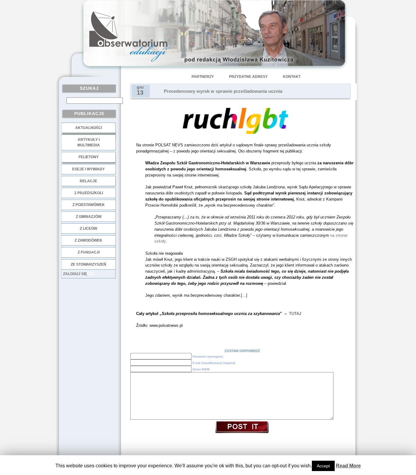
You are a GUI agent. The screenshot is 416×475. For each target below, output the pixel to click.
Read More (348, 465)
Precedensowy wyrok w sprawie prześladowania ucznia (223, 91)
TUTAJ (295, 313)
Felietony (89, 157)
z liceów (88, 228)
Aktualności (88, 128)
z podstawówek (88, 205)
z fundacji (89, 252)
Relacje (88, 181)
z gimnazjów (88, 217)
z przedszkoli (88, 193)
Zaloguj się (75, 274)
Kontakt (292, 77)
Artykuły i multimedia (88, 142)
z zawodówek (88, 240)
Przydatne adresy (248, 77)
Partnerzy (203, 77)
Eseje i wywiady (88, 169)
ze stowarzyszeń (88, 264)
